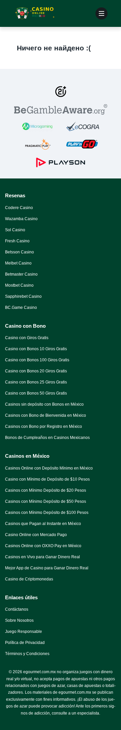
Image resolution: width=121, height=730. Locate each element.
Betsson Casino (19, 252)
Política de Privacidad (25, 642)
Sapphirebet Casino (23, 296)
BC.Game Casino (21, 307)
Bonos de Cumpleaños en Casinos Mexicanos (47, 437)
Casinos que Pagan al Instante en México (43, 523)
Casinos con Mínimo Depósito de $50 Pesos (45, 501)
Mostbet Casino (19, 285)
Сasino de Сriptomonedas (29, 579)
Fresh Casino (17, 241)
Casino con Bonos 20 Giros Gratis (36, 371)
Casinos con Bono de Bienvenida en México (45, 415)
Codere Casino (19, 207)
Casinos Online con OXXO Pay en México (43, 545)
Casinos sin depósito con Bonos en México (44, 404)
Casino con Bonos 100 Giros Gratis (37, 360)
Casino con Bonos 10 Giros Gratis (36, 349)
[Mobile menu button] (101, 13)
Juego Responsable (23, 631)
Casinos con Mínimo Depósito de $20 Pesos (45, 490)
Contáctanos (16, 609)
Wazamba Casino (21, 218)
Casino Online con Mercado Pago (36, 534)
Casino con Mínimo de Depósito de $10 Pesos (47, 479)
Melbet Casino (18, 263)
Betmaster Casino (21, 274)
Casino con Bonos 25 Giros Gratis (36, 382)
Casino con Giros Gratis (26, 337)
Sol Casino (15, 230)
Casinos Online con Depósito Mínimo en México (49, 468)
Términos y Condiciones (27, 653)
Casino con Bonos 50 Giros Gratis (36, 393)
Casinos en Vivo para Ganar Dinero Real (42, 557)
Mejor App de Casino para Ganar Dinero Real (46, 568)
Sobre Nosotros (19, 620)
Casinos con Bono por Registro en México (43, 426)
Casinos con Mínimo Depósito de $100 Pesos (46, 512)
